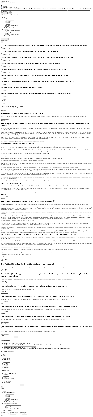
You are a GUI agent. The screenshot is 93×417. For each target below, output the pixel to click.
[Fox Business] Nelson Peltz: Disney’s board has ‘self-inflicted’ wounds (27, 201)
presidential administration (18, 180)
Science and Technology (12, 25)
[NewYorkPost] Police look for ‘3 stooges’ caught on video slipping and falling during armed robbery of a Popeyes (34, 75)
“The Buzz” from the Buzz (9, 27)
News (4, 18)
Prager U (8, 33)
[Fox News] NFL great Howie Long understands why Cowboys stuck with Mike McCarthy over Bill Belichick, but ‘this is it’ (37, 81)
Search (2, 335)
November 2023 (7, 360)
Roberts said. (46, 153)
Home (4, 17)
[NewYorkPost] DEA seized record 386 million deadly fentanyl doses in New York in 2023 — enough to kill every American (37, 57)
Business (8, 24)
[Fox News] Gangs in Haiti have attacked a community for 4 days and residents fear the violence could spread (33, 69)
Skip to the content (5, 1)
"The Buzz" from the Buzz (9, 373)
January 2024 (6, 358)
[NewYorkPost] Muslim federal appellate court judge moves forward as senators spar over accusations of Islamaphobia (36, 93)
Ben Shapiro (9, 32)
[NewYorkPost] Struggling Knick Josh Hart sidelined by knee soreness (27, 264)
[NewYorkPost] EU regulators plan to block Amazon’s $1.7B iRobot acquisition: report (33, 286)
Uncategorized (6, 382)
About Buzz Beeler (7, 35)
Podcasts (5, 29)
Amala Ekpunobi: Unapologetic (13, 30)
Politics (8, 22)
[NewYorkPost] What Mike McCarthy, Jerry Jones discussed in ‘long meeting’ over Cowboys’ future (38, 306)
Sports (7, 26)
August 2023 (6, 364)
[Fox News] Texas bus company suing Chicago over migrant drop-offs (21, 87)
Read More (3, 194)
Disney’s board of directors (80, 208)
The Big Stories (10, 20)
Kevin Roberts (18, 132)
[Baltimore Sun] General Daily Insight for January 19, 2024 (23, 113)
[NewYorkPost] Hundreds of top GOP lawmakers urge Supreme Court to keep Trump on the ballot (30, 63)
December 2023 (7, 359)
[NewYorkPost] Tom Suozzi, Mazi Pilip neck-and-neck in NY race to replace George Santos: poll (29, 51)
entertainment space (25, 232)
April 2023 (6, 367)
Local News (9, 21)
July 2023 (5, 366)
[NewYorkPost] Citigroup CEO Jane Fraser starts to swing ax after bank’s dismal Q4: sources (35, 316)
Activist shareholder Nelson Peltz (8, 204)
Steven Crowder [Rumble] (12, 34)
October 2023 (6, 362)
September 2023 (7, 363)
